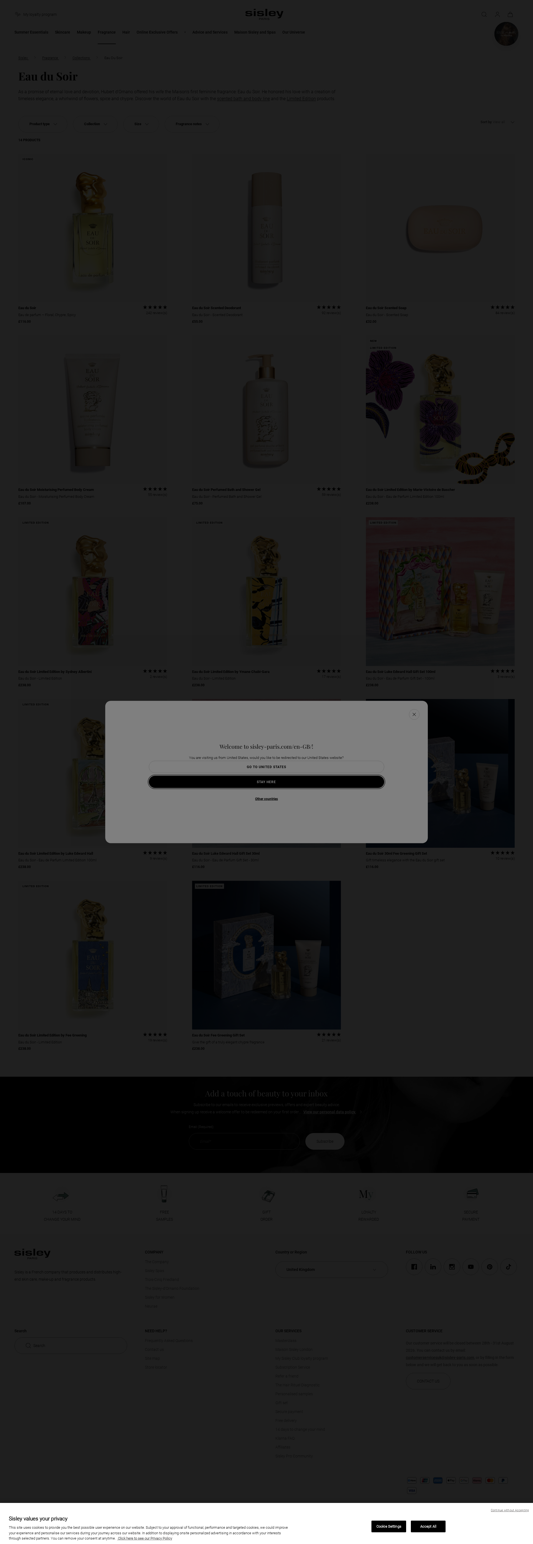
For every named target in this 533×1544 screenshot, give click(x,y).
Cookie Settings (388, 1526)
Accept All (428, 1526)
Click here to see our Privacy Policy (144, 1538)
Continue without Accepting (510, 1510)
